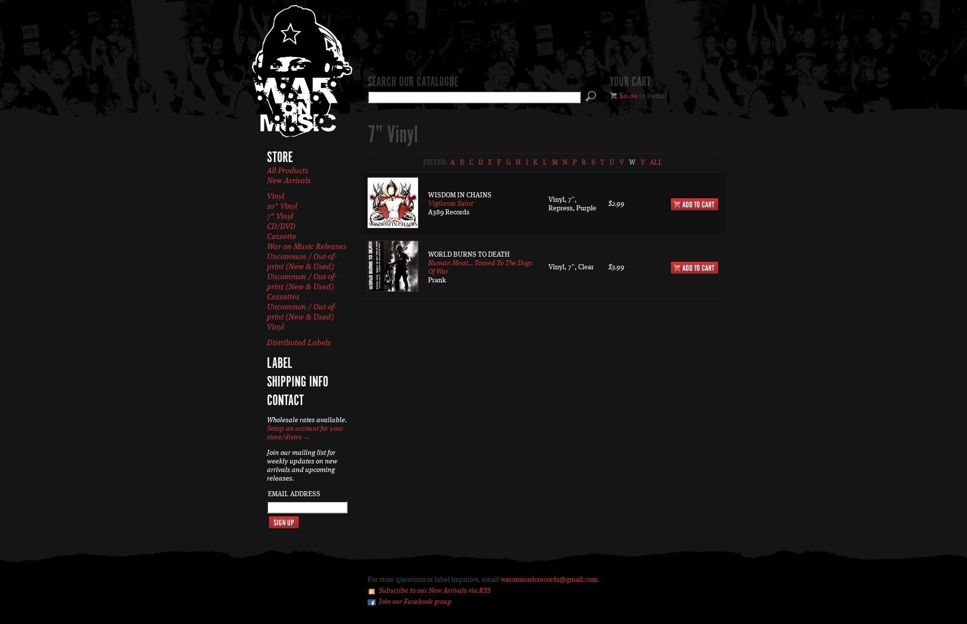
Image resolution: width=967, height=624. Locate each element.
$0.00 (628, 96)
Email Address (294, 494)
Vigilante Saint (450, 203)
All (656, 162)
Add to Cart (694, 204)
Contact (285, 401)
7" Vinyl (280, 217)
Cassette (281, 237)
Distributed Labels (299, 343)
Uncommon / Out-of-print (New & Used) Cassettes (302, 287)
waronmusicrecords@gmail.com (549, 579)
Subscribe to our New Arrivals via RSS (435, 590)
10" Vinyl (282, 207)
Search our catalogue (413, 82)
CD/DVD (281, 227)
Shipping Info (297, 382)
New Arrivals (289, 181)
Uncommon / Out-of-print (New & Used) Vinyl (302, 317)
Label (279, 363)
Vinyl (275, 197)
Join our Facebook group (415, 601)
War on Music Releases (307, 247)
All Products (287, 171)
